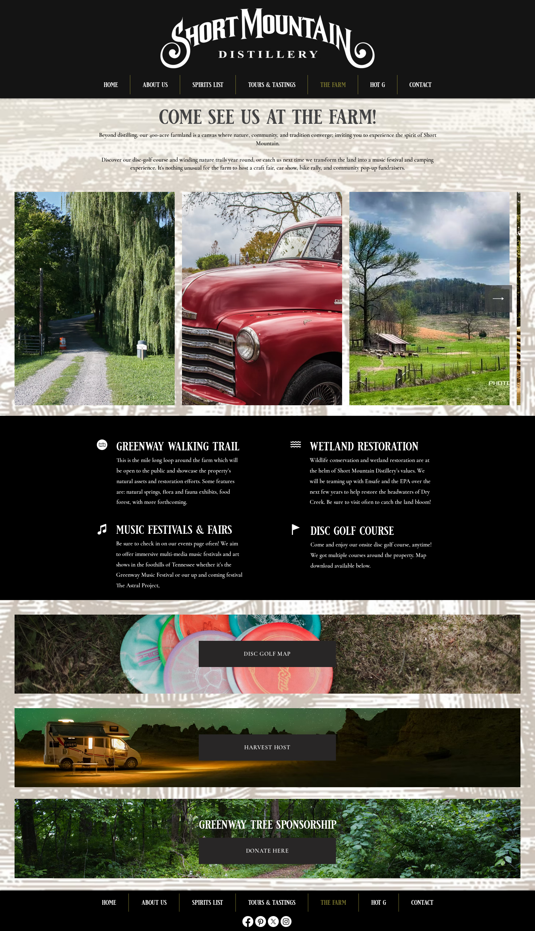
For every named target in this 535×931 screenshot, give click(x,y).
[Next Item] (498, 298)
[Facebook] (247, 921)
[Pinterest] (260, 921)
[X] (273, 921)
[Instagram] (286, 921)
